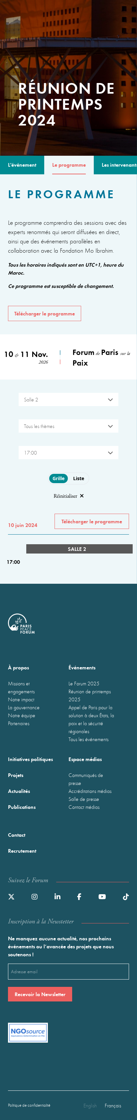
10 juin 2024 (22, 524)
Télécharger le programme (44, 313)
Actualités (19, 790)
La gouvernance (24, 707)
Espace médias (85, 758)
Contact (16, 834)
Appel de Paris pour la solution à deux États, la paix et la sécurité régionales (91, 719)
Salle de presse (83, 799)
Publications (22, 806)
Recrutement (22, 850)
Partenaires (18, 723)
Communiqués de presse (85, 779)
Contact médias (83, 807)
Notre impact (21, 699)
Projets (15, 774)
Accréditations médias (89, 791)
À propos (18, 667)
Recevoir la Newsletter (40, 994)
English (90, 1105)
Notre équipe (21, 715)
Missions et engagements (21, 687)
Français (113, 1105)
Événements (81, 667)
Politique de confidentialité (29, 1105)
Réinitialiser (65, 496)
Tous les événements (88, 739)
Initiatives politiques (30, 758)
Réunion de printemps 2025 (89, 695)
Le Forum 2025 (83, 683)
